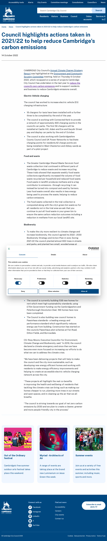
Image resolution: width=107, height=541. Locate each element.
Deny (23, 291)
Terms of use (101, 536)
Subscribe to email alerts (93, 505)
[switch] (42, 283)
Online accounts (87, 18)
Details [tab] (53, 255)
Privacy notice (91, 536)
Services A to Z (100, 18)
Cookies (70, 536)
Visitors (54, 16)
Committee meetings (59, 2)
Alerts (30, 2)
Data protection (79, 536)
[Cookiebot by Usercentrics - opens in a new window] (90, 248)
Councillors (92, 2)
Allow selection (53, 291)
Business (64, 16)
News (103, 2)
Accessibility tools (16, 2)
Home (4, 27)
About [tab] (85, 255)
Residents (44, 16)
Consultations (77, 2)
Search (99, 10)
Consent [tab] (22, 255)
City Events (42, 2)
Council (74, 16)
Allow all (84, 291)
